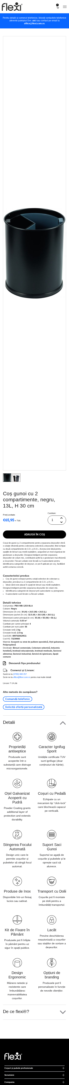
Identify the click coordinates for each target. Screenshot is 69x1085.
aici (34, 20)
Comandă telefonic (17, 698)
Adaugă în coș (34, 534)
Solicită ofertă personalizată (23, 707)
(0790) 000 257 (20, 674)
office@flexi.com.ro (34, 23)
